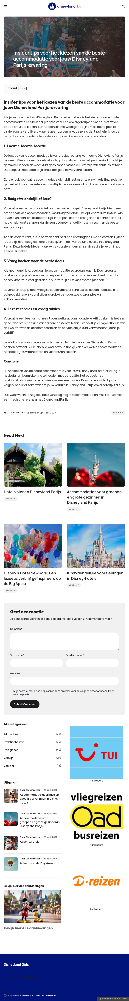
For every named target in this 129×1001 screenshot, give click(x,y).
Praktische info (14, 742)
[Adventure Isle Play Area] (11, 864)
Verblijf (118, 412)
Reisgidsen (11, 750)
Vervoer (9, 766)
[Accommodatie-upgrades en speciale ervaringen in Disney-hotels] (11, 796)
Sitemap (9, 976)
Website (15, 673)
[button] (6, 6)
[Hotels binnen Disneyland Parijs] (33, 465)
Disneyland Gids (16, 964)
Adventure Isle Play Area (36, 863)
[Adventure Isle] (11, 843)
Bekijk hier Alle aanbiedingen (28, 928)
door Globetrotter (30, 789)
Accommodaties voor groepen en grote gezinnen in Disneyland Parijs (40, 822)
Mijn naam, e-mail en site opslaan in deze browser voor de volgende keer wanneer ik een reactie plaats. (63, 692)
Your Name (17, 655)
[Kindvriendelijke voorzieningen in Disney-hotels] (96, 546)
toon (22, 88)
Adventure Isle (29, 841)
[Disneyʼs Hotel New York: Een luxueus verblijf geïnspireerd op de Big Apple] (33, 546)
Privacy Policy (29, 976)
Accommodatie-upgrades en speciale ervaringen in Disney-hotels (40, 798)
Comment (17, 629)
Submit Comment (25, 704)
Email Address (75, 655)
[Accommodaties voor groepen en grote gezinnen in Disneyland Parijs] (96, 465)
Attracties (11, 734)
